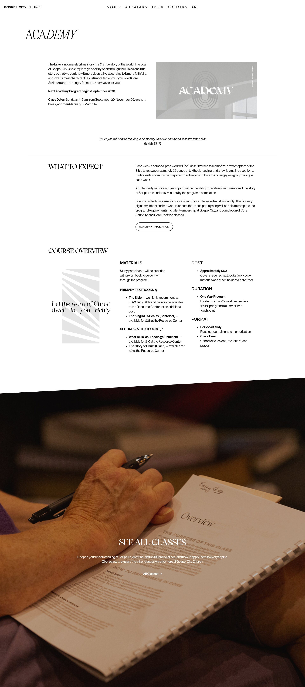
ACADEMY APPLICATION (154, 226)
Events (157, 7)
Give (195, 7)
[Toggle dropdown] (119, 7)
